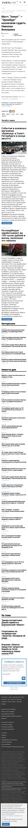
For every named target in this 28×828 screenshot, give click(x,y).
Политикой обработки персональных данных (12, 816)
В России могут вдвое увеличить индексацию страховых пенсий (11, 554)
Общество (3, 328)
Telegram (4, 106)
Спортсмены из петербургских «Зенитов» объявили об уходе (13, 634)
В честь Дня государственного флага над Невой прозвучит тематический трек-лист (13, 345)
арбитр (8, 114)
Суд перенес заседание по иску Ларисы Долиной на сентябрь (12, 598)
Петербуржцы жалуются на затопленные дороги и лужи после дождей (13, 392)
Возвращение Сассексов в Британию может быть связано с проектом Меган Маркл (13, 527)
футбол (4, 116)
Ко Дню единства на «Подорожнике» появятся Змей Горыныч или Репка (12, 485)
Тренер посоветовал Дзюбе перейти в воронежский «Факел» (12, 622)
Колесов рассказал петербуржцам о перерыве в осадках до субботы (12, 518)
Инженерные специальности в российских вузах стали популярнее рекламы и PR (13, 570)
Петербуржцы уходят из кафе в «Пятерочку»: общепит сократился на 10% (13, 494)
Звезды (3, 542)
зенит (13, 114)
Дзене (10, 106)
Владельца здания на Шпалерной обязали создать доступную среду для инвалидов (13, 360)
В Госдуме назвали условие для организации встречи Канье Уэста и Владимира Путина (11, 545)
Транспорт (3, 483)
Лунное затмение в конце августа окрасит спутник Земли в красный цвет (13, 384)
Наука (2, 373)
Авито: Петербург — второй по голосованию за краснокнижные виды (12, 510)
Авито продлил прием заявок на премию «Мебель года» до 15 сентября (13, 444)
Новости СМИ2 (14, 687)
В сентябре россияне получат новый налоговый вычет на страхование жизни (13, 352)
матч (17, 114)
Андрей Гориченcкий (18, 34)
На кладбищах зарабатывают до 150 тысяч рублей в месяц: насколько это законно (13, 235)
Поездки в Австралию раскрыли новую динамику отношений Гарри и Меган (12, 330)
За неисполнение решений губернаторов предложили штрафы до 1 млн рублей (13, 502)
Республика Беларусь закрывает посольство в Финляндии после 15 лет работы (12, 607)
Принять (5, 824)
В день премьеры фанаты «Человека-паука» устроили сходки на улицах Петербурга (12, 435)
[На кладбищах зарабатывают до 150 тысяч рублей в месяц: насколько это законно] (14, 250)
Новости (3, 442)
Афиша (3, 125)
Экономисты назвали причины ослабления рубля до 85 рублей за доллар (13, 461)
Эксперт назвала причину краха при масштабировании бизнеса (11, 426)
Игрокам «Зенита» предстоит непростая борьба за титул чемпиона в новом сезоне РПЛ (12, 649)
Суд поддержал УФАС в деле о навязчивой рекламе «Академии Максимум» (10, 579)
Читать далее (7, 223)
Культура (3, 343)
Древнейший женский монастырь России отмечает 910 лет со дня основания (13, 469)
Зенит (2, 450)
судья (21, 114)
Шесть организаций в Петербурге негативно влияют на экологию (11, 536)
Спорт (3, 8)
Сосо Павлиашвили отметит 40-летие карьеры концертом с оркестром (12, 562)
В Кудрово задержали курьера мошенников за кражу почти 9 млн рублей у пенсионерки (13, 589)
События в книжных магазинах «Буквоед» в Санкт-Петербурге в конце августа (13, 133)
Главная (3, 10)
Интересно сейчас (6, 227)
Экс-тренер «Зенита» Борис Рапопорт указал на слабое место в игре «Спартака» (13, 453)
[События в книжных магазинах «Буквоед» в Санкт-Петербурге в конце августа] (14, 148)
